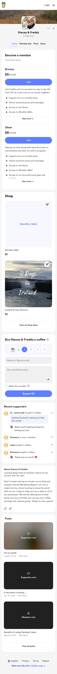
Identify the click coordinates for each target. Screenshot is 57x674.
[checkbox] (15, 386)
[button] (53, 5)
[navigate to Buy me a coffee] (4, 5)
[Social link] (5, 508)
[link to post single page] (28, 540)
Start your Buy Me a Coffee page (27, 666)
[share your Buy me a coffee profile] (53, 28)
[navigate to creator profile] (28, 23)
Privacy (25, 661)
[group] (28, 95)
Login (47, 5)
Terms (36, 661)
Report (45, 661)
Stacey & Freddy (28, 32)
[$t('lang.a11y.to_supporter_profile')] (11, 426)
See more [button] (26, 118)
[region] (28, 120)
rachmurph (19, 413)
